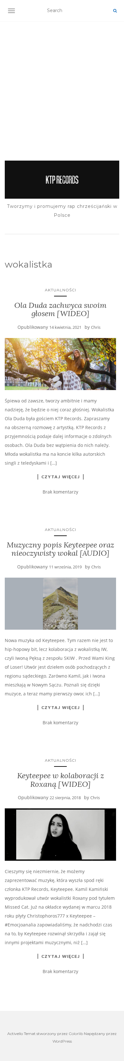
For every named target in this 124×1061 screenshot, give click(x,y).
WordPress (62, 1041)
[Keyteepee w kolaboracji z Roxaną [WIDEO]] (60, 834)
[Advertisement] (62, 83)
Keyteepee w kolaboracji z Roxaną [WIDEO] (60, 780)
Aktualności (60, 290)
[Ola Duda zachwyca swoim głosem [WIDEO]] (60, 364)
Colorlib (76, 1033)
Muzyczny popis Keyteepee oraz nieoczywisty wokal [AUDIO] (60, 549)
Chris (95, 327)
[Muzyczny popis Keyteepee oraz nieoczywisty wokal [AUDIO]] (60, 604)
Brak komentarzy (60, 492)
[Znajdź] (115, 11)
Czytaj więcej (60, 476)
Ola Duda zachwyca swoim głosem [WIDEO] (60, 309)
